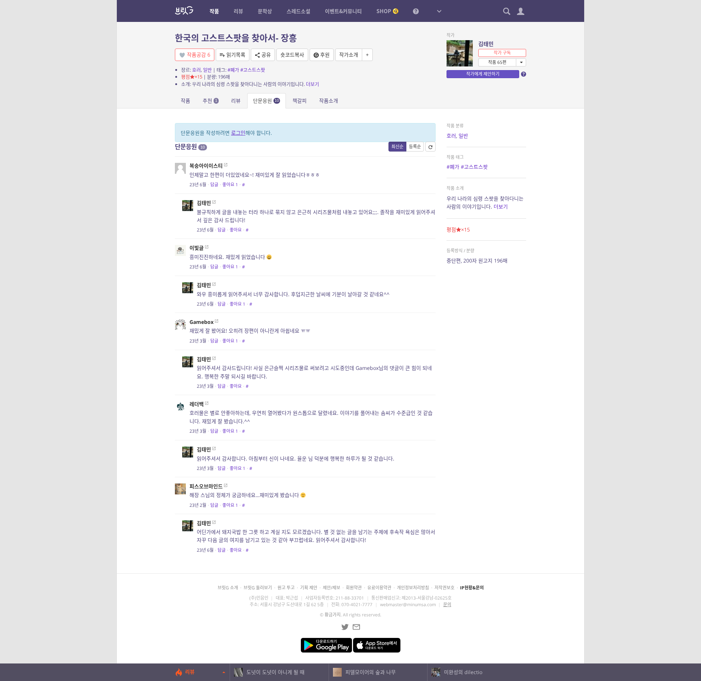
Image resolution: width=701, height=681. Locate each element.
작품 (185, 100)
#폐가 (233, 69)
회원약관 (354, 588)
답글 (214, 184)
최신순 (397, 147)
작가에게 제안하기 (482, 74)
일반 (207, 69)
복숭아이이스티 (206, 165)
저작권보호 (444, 588)
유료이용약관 (379, 588)
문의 (447, 604)
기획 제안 (308, 588)
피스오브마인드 (206, 486)
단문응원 (266, 100)
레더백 (196, 404)
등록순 (415, 147)
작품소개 (328, 100)
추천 (210, 100)
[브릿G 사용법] (416, 11)
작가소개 (348, 54)
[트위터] (345, 627)
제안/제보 (331, 588)
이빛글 (196, 247)
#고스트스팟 (252, 69)
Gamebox (201, 321)
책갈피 (299, 100)
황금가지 (333, 615)
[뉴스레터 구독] (356, 627)
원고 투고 (286, 588)
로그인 (238, 132)
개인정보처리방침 (413, 588)
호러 (196, 69)
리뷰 (236, 100)
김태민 (486, 43)
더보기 (312, 84)
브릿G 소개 (228, 588)
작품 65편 (497, 62)
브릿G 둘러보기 (258, 588)
